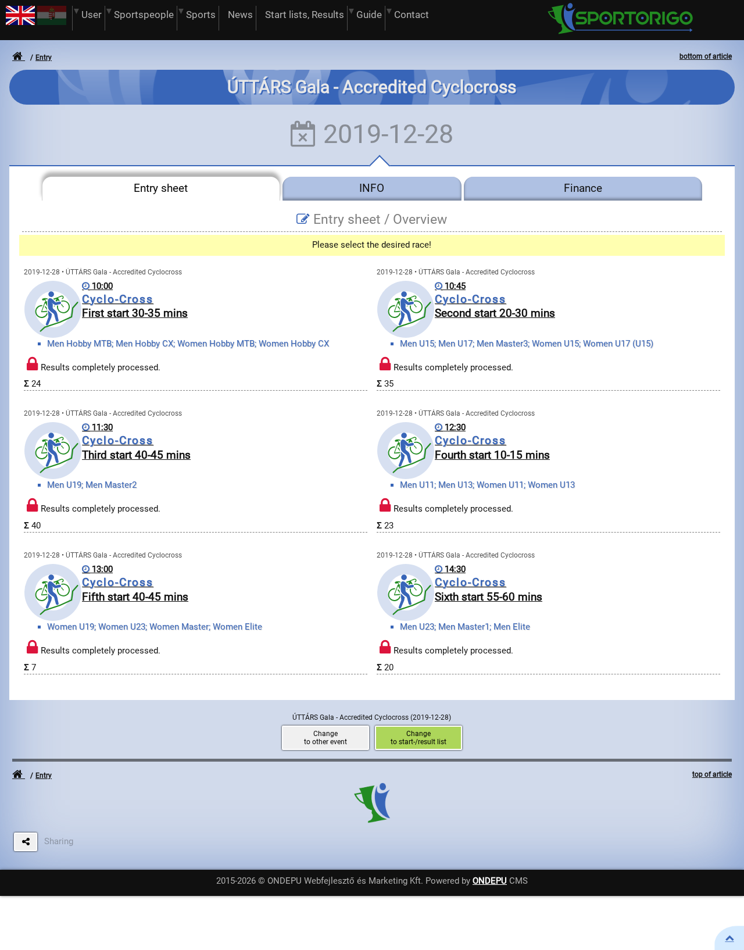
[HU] (51, 22)
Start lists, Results (304, 14)
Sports (201, 14)
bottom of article (705, 56)
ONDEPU (490, 881)
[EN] (20, 22)
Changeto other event (325, 738)
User (91, 14)
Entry (43, 57)
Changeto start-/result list (418, 738)
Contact (411, 14)
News (240, 14)
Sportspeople (144, 14)
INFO (371, 188)
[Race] (729, 938)
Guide (369, 14)
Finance (583, 188)
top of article (712, 774)
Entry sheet (161, 188)
